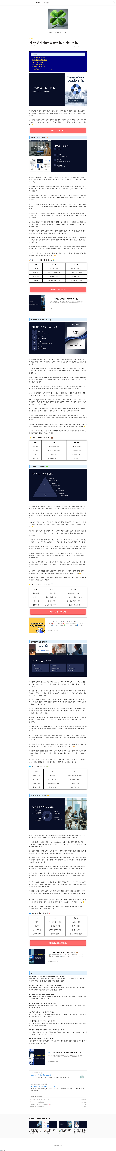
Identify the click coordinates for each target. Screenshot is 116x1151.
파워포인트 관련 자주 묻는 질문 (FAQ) (42, 69)
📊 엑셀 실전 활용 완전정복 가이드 (37, 1103)
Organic (61, 1145)
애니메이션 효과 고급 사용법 (39, 60)
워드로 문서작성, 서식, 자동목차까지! (37, 1106)
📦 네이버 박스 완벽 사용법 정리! (36, 1101)
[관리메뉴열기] (113, 3)
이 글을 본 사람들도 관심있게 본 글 (39, 1118)
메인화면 (38, 3)
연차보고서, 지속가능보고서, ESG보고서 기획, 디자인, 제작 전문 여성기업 (50, 1077)
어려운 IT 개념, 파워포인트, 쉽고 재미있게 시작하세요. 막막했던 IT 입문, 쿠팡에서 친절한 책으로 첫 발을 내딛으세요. (57, 1089)
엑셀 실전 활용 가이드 (58, 289)
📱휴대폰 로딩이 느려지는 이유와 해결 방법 (38, 1099)
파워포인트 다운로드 (58, 130)
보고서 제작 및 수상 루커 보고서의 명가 (42, 1075)
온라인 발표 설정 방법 (38, 64)
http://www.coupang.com (37, 1084)
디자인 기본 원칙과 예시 (38, 58)
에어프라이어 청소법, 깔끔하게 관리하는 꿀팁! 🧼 (40, 1104)
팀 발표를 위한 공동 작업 (38, 67)
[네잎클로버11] (58, 19)
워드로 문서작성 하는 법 (58, 612)
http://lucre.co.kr (35, 1072)
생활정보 (46, 3)
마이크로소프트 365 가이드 (58, 943)
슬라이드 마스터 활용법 (38, 62)
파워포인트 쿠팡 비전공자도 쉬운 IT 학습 (43, 1086)
